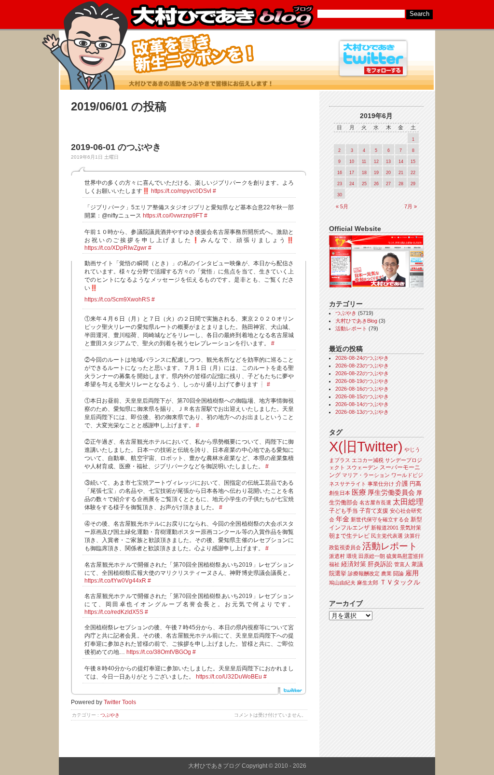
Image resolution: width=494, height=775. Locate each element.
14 (400, 161)
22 (413, 172)
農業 (386, 573)
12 (376, 161)
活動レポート (351, 328)
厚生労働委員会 (391, 492)
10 (351, 161)
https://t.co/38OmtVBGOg (158, 652)
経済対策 (353, 564)
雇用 (412, 573)
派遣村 (337, 556)
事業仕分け (381, 484)
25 (364, 183)
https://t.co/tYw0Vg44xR (115, 580)
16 (339, 172)
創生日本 (339, 493)
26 (376, 183)
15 (413, 161)
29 (413, 183)
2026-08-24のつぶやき (362, 358)
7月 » (410, 206)
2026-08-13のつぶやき (362, 412)
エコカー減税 (368, 460)
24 (351, 183)
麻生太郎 (367, 582)
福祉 (334, 564)
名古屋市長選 (375, 502)
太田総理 (408, 502)
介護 (402, 483)
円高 (415, 483)
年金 (342, 519)
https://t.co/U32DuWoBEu (229, 676)
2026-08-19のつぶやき (362, 381)
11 (364, 161)
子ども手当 (343, 510)
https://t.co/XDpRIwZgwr (115, 248)
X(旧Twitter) (366, 446)
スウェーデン (362, 467)
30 (339, 194)
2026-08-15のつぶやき (362, 396)
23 (339, 183)
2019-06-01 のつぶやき (116, 147)
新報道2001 (384, 527)
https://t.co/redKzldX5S (113, 612)
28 (400, 183)
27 (388, 183)
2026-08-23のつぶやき (362, 365)
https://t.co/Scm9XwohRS (117, 299)
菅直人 (402, 564)
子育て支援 (373, 510)
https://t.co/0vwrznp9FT (173, 215)
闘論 (398, 573)
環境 (351, 556)
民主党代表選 (387, 536)
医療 (359, 492)
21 (400, 172)
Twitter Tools (120, 702)
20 (388, 172)
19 (376, 172)
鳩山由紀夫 (342, 582)
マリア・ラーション (366, 475)
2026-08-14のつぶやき (362, 404)
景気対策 (410, 527)
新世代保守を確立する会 (380, 519)
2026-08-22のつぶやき (362, 373)
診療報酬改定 (364, 573)
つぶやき (110, 715)
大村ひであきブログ (222, 16)
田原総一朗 (371, 556)
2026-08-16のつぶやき (362, 389)
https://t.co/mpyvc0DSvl (181, 191)
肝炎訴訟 (380, 564)
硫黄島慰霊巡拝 (405, 556)
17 (351, 172)
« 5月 (342, 206)
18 (364, 172)
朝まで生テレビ (349, 535)
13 (388, 161)
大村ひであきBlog (356, 321)
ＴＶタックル (400, 582)
